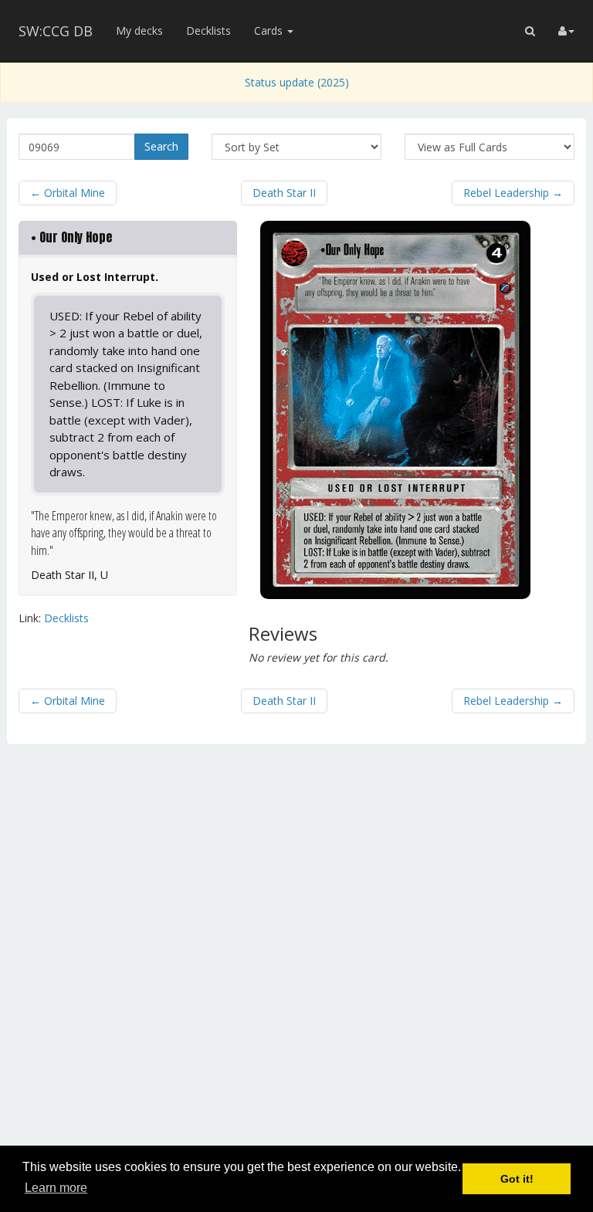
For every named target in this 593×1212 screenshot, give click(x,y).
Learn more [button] (56, 1187)
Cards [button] (270, 30)
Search (161, 146)
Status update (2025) (297, 82)
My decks (139, 30)
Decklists (208, 30)
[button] (530, 31)
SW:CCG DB (56, 31)
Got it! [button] (517, 1179)
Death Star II (284, 192)
